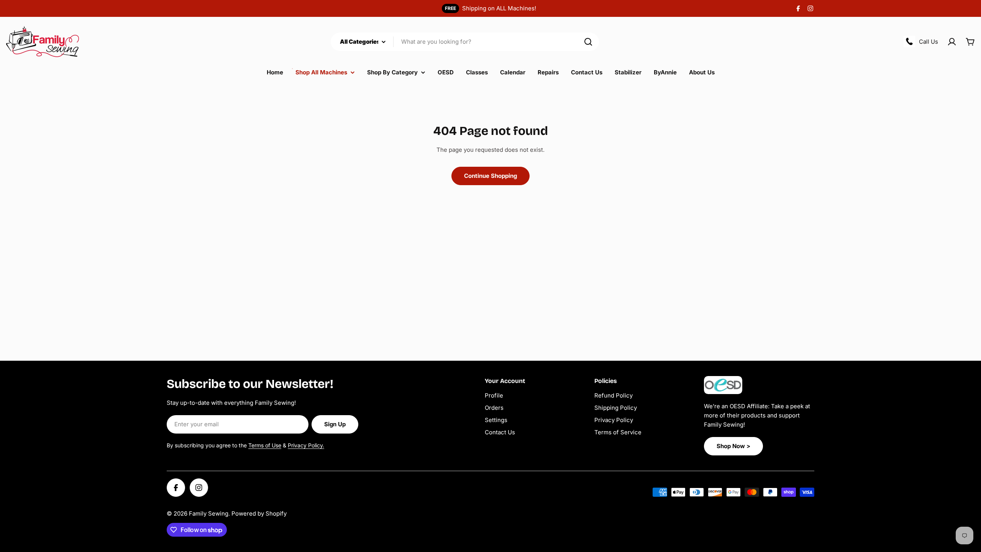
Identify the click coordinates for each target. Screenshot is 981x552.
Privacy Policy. (306, 445)
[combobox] (465, 42)
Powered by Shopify (259, 513)
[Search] (588, 41)
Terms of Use (264, 445)
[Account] (951, 41)
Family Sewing (208, 513)
